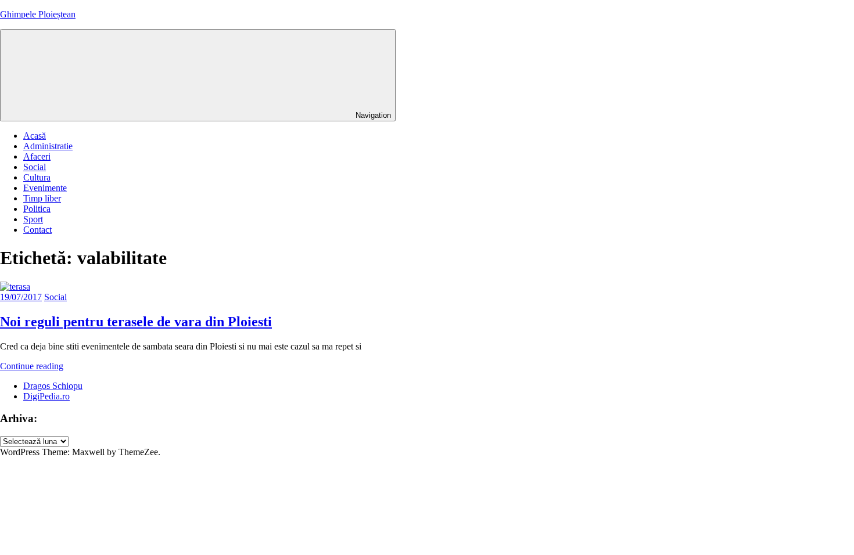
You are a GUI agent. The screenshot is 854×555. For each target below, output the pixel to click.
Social (34, 167)
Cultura (37, 177)
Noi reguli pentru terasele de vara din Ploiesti (136, 321)
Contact (37, 230)
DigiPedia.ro (46, 396)
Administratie (48, 146)
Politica (37, 209)
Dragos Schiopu (52, 386)
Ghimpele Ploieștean (38, 14)
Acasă (34, 135)
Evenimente (45, 188)
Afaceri (37, 156)
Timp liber (42, 198)
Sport (33, 219)
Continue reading (31, 366)
